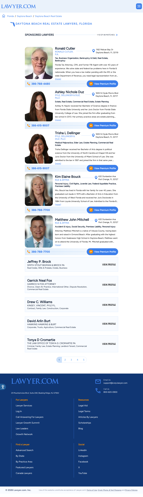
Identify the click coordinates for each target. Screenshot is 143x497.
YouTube (82, 473)
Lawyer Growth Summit (28, 422)
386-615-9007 (40, 125)
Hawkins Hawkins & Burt (41, 324)
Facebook (83, 461)
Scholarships (84, 422)
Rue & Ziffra (62, 180)
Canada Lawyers (24, 473)
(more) (58, 79)
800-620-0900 (110, 392)
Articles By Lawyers (88, 417)
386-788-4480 (40, 83)
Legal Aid (83, 405)
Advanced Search (24, 450)
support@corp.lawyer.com (115, 383)
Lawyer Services (24, 405)
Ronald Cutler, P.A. (64, 53)
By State (20, 456)
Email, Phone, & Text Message (109, 490)
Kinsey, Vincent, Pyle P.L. (41, 305)
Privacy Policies (131, 490)
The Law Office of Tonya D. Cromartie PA (51, 343)
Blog (80, 428)
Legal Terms (84, 411)
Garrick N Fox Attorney (41, 284)
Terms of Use (92, 490)
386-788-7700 (40, 210)
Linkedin (82, 450)
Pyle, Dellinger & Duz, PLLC (67, 96)
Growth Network (24, 434)
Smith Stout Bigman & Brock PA (46, 265)
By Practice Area (24, 461)
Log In (19, 411)
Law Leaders (22, 428)
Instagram (83, 456)
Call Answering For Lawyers (29, 417)
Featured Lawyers (24, 467)
